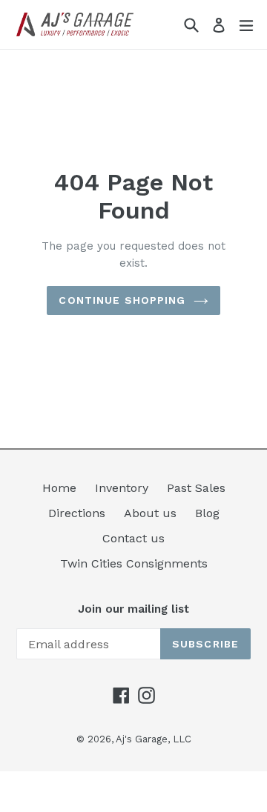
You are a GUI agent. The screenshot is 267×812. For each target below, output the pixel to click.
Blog (207, 513)
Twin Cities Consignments (134, 563)
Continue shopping (122, 300)
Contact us (133, 538)
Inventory (121, 488)
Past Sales (196, 488)
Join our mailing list (133, 609)
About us (150, 513)
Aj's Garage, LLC (153, 739)
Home (59, 488)
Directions (76, 513)
